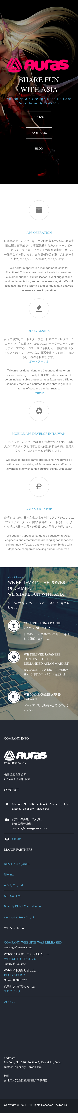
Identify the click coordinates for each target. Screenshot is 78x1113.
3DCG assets (39, 330)
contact (16, 838)
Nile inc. (9, 874)
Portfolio (39, 132)
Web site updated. (20, 958)
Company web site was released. (33, 942)
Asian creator (39, 509)
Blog (39, 148)
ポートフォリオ (39, 361)
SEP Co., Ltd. (12, 895)
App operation (39, 232)
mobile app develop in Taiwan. (39, 433)
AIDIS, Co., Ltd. (14, 885)
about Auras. (16, 577)
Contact (39, 117)
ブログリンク (12, 991)
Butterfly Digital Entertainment (23, 906)
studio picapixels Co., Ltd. (20, 917)
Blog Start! (14, 974)
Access (10, 1001)
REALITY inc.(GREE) (17, 863)
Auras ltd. (62, 1104)
